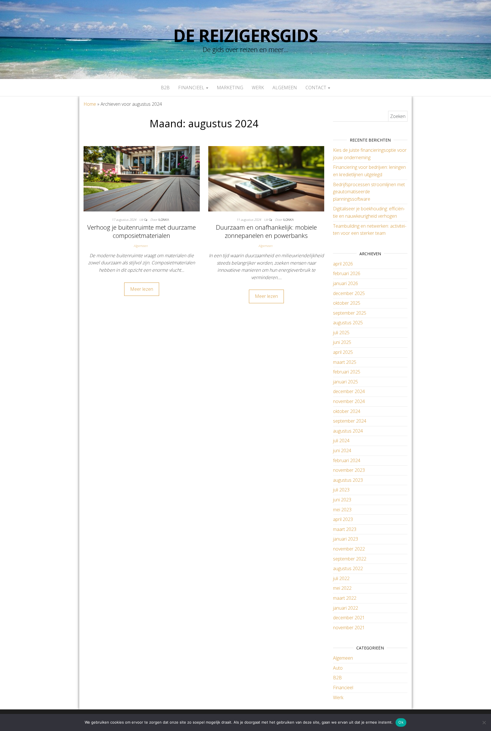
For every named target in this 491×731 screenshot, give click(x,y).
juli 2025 (341, 332)
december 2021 (349, 617)
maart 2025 (344, 362)
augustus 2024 (348, 431)
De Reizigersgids (245, 35)
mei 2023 (342, 509)
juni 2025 (342, 342)
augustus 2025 (348, 322)
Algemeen (284, 87)
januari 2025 (345, 382)
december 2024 (349, 391)
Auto (338, 668)
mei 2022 (342, 588)
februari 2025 (346, 372)
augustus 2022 (348, 568)
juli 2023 (341, 490)
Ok (400, 722)
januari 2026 (345, 283)
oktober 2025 (346, 303)
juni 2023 (342, 500)
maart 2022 (344, 598)
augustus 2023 (348, 480)
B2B (165, 87)
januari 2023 (345, 539)
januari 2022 (345, 608)
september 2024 (349, 421)
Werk (258, 87)
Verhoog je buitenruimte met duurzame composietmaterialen (141, 231)
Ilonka (163, 219)
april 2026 (343, 264)
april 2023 (343, 519)
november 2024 (349, 401)
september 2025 (349, 313)
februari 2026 (346, 273)
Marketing (230, 87)
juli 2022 (341, 578)
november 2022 (349, 549)
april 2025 (343, 352)
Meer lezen (141, 289)
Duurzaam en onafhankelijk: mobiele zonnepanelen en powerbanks (266, 231)
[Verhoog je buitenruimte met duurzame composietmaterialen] (142, 178)
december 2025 (349, 293)
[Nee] (484, 722)
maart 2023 (344, 529)
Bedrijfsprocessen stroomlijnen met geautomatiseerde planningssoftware (369, 191)
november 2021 (349, 627)
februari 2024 (346, 460)
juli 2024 (341, 440)
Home (90, 104)
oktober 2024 (346, 411)
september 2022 (349, 559)
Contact (316, 87)
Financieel (191, 87)
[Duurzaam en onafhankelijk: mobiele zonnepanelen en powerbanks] (266, 178)
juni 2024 (342, 450)
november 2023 (349, 470)
